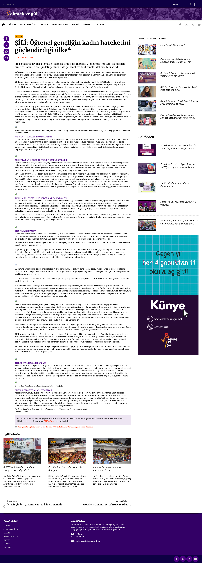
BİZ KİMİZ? (101, 24)
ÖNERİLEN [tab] (162, 39)
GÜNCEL (12, 24)
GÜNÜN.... (88, 24)
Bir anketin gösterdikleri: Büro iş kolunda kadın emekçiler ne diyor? (179, 102)
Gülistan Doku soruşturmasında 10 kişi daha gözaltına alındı (178, 88)
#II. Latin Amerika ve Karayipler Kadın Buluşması (74, 427)
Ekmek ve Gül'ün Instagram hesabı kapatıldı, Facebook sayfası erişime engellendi (178, 148)
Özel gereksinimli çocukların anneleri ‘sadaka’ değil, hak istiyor (177, 74)
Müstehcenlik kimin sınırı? (172, 45)
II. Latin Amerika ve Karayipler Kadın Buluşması (66, 469)
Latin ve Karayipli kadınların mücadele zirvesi (107, 469)
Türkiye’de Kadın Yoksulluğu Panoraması (174, 184)
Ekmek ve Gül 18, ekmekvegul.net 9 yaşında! (178, 203)
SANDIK (44, 24)
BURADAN (49, 421)
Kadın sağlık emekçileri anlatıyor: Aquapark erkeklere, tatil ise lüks (175, 60)
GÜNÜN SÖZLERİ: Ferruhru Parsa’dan (105, 504)
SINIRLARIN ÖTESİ (28, 24)
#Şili (54, 427)
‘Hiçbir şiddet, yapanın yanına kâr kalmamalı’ (34, 504)
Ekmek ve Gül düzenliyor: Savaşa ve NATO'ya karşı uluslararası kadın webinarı (178, 167)
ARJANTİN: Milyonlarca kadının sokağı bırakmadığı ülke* (19, 469)
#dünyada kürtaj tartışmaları (29, 427)
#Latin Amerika (46, 427)
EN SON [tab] (141, 39)
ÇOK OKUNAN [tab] (151, 39)
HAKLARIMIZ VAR (60, 24)
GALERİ (75, 24)
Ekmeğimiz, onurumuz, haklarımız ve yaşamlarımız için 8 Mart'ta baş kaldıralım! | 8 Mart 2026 (179, 223)
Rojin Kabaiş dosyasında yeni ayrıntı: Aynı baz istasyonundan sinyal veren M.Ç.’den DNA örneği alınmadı (177, 118)
